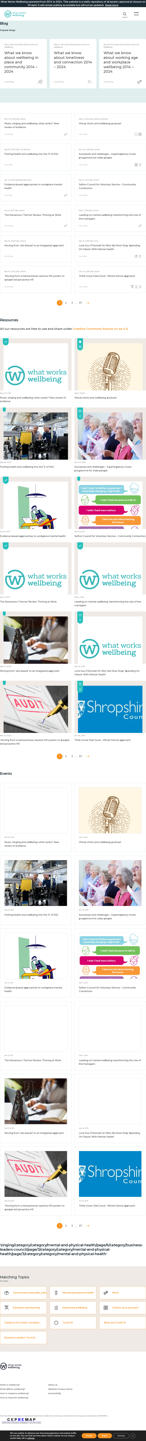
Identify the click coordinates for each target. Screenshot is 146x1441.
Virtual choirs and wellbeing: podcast (100, 123)
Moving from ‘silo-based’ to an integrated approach (34, 245)
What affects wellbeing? (12, 1389)
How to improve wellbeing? (14, 1397)
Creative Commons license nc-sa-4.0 (100, 329)
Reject (105, 1435)
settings (31, 1438)
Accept (89, 1435)
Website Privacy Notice (60, 1389)
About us (52, 1385)
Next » (87, 303)
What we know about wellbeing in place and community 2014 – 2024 (121, 62)
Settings (121, 1435)
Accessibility (54, 1393)
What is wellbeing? (10, 1385)
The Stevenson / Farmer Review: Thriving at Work (32, 215)
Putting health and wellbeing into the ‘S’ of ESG (31, 154)
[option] (73, 64)
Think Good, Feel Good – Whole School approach (107, 276)
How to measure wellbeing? (14, 1393)
